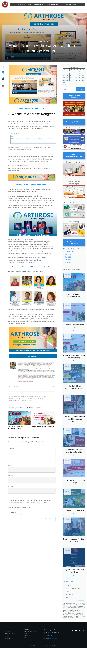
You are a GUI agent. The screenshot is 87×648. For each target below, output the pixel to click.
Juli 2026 (68, 254)
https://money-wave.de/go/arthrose (31, 108)
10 (64, 76)
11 (67, 76)
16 (83, 76)
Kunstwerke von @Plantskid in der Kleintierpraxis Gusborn (74, 409)
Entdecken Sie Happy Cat (74, 502)
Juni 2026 (68, 257)
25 (67, 80)
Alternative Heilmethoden (73, 588)
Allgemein (68, 585)
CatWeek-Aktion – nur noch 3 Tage (74, 472)
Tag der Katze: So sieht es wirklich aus (74, 561)
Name (10, 465)
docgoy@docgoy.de (51, 638)
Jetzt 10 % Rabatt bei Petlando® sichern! (19, 421)
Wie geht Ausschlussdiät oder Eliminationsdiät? (74, 441)
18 (67, 78)
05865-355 (49, 635)
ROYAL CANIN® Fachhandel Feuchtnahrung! (74, 347)
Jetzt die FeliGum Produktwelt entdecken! (74, 378)
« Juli (64, 84)
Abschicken (48, 518)
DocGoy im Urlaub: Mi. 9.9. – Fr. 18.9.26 (74, 531)
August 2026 (69, 251)
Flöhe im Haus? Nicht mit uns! (43, 421)
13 (73, 76)
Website (10, 486)
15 (80, 76)
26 (70, 80)
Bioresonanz (69, 594)
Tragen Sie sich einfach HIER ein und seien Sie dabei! (31, 267)
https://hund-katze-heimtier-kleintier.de (74, 604)
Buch (66, 597)
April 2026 (68, 262)
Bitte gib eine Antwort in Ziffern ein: (19, 507)
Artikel (67, 591)
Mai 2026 (68, 260)
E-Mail (10, 476)
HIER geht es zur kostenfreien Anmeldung (31, 184)
